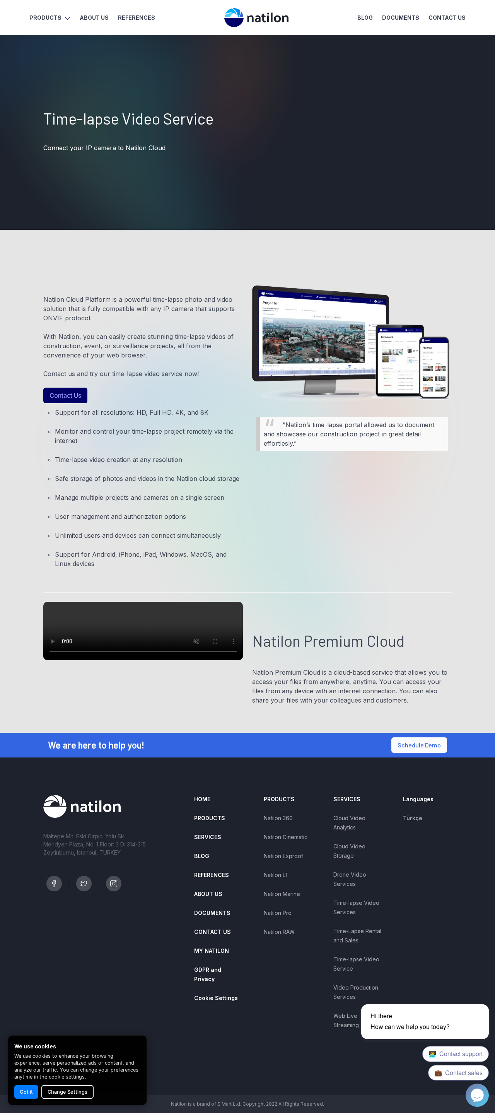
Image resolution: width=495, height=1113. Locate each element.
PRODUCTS (209, 818)
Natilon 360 (278, 818)
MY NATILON (211, 950)
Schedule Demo (419, 745)
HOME (202, 799)
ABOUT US (94, 17)
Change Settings (67, 1092)
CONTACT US (447, 17)
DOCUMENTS (400, 17)
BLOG (365, 17)
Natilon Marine (282, 894)
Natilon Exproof (283, 856)
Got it (26, 1092)
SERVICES (207, 837)
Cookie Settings (216, 998)
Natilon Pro (278, 913)
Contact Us (65, 395)
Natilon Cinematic (285, 837)
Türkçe (412, 818)
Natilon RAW (279, 931)
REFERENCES (136, 17)
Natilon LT (276, 875)
